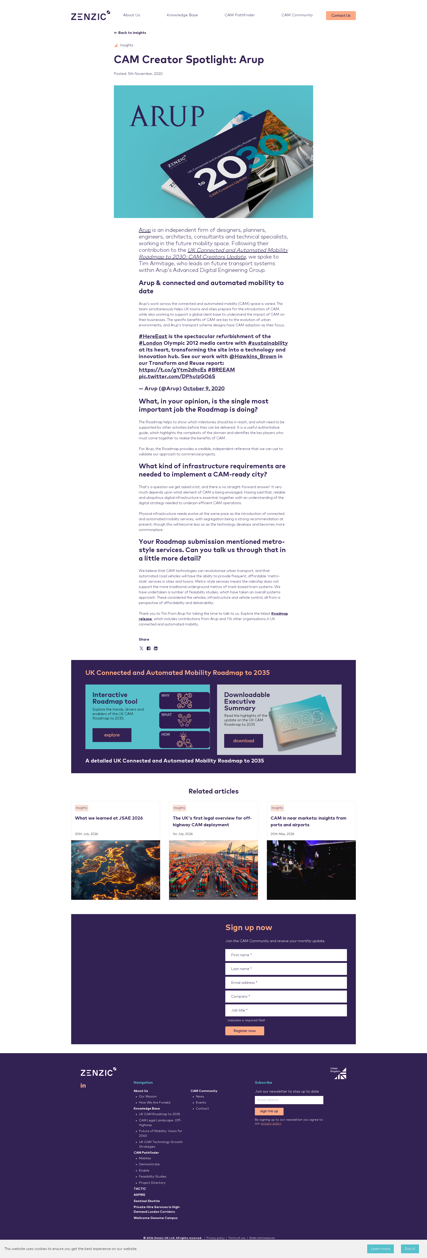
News (200, 1096)
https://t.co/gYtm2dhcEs (172, 370)
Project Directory (152, 1182)
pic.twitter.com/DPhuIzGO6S (177, 376)
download (243, 741)
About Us (131, 15)
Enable (144, 1170)
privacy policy (271, 1123)
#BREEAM (221, 370)
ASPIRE (139, 1194)
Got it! (410, 1249)
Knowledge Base (182, 15)
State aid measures (262, 1238)
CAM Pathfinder (240, 15)
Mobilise (145, 1158)
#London (150, 343)
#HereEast (153, 336)
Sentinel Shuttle (147, 1201)
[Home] (90, 15)
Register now (245, 1031)
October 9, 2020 (204, 388)
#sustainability (268, 343)
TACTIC (140, 1188)
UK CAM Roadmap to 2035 (159, 1114)
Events (201, 1102)
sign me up (269, 1111)
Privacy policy (216, 1238)
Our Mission (148, 1096)
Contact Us (340, 15)
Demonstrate (149, 1164)
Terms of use (236, 1238)
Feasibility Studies (152, 1176)
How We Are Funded (154, 1102)
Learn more (380, 1249)
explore (112, 735)
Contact (202, 1108)
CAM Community (297, 15)
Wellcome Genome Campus (156, 1218)
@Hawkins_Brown (253, 356)
